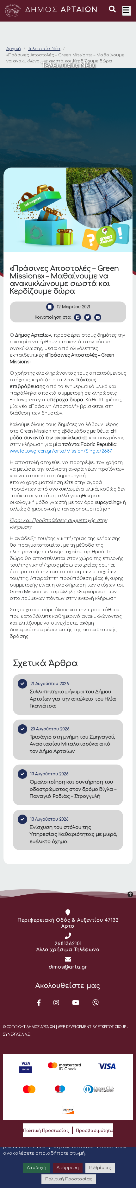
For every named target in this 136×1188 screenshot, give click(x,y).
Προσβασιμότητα (94, 1130)
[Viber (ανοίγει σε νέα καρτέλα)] (96, 1003)
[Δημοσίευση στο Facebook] (77, 317)
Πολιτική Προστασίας (46, 1130)
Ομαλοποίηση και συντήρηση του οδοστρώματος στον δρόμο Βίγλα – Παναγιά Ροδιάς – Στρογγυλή (73, 789)
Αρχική (13, 49)
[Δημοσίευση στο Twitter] (87, 317)
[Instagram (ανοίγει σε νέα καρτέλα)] (56, 1003)
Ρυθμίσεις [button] (100, 1168)
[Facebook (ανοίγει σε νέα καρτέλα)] (39, 1003)
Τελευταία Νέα (44, 49)
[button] (112, 10)
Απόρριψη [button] (68, 1168)
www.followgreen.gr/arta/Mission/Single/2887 (60, 451)
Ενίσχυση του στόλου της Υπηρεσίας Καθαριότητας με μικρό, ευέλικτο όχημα (73, 834)
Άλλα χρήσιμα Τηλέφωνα (68, 949)
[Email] (97, 317)
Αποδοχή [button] (36, 1168)
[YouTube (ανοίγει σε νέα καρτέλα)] (75, 1003)
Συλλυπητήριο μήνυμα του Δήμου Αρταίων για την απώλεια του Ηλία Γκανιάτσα (73, 699)
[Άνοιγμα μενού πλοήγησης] (126, 11)
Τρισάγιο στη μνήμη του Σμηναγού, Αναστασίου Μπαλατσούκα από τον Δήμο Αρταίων (72, 744)
